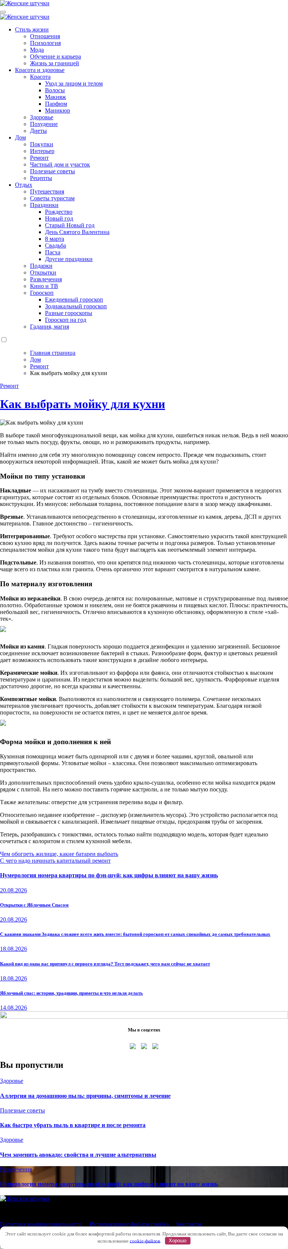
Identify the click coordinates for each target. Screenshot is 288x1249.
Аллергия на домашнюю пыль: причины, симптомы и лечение (85, 1096)
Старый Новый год (69, 225)
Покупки (41, 144)
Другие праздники (69, 259)
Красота (40, 77)
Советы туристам (52, 198)
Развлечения (46, 279)
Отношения (45, 36)
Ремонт (39, 158)
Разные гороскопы (68, 313)
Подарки (41, 266)
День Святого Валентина (77, 232)
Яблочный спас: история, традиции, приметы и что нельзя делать (71, 993)
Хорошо (177, 1240)
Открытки (43, 272)
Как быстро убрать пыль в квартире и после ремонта (73, 1125)
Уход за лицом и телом (74, 83)
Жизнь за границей (54, 63)
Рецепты (41, 178)
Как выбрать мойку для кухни (82, 404)
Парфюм (56, 104)
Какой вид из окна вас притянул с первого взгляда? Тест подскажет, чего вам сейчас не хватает (105, 964)
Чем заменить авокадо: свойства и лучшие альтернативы (78, 1154)
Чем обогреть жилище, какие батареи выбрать (59, 854)
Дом (20, 137)
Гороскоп (42, 293)
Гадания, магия (49, 326)
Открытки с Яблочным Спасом (34, 905)
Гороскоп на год (65, 320)
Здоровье (41, 117)
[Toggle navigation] (3, 12)
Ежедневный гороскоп (74, 299)
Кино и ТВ (44, 286)
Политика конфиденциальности (41, 1224)
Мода (37, 50)
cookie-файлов (145, 1240)
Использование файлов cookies (129, 1224)
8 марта (54, 239)
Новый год (59, 218)
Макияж (55, 97)
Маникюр (57, 110)
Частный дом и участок (60, 164)
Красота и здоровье (39, 70)
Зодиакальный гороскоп (76, 306)
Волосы (55, 90)
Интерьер (42, 151)
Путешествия (47, 191)
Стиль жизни (32, 29)
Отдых (23, 185)
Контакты (188, 1224)
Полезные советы (52, 171)
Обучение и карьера (55, 56)
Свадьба (55, 245)
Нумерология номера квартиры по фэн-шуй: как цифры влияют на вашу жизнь (109, 875)
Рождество (58, 212)
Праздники (44, 205)
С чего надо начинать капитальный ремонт (55, 860)
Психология (45, 43)
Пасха (52, 252)
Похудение (44, 124)
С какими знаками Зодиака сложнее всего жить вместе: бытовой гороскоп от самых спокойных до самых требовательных (135, 934)
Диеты (38, 131)
